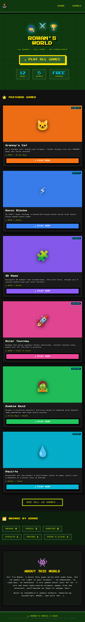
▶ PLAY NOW (42, 160)
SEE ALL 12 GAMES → (42, 502)
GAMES (76, 6)
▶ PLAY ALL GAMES (42, 59)
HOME (61, 6)
